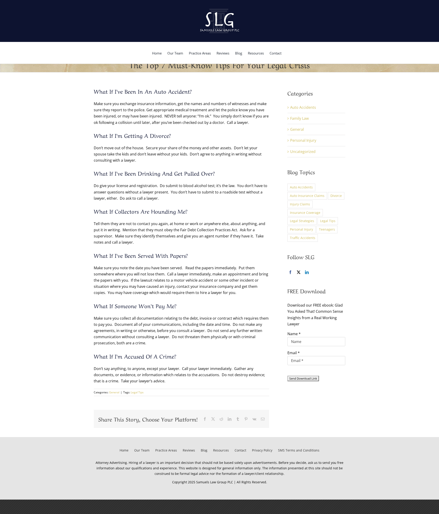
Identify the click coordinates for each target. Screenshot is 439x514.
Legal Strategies (302, 221)
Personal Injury (303, 140)
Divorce (336, 195)
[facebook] (290, 272)
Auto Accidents (303, 107)
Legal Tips (137, 392)
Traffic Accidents (302, 238)
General (114, 392)
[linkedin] (307, 272)
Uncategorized (303, 151)
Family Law (299, 118)
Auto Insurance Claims (307, 195)
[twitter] (298, 272)
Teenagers (327, 229)
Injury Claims (300, 204)
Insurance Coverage (305, 212)
